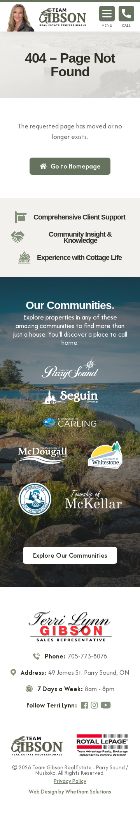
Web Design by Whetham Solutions (70, 792)
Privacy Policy (70, 781)
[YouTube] (107, 705)
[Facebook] (85, 705)
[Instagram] (95, 705)
